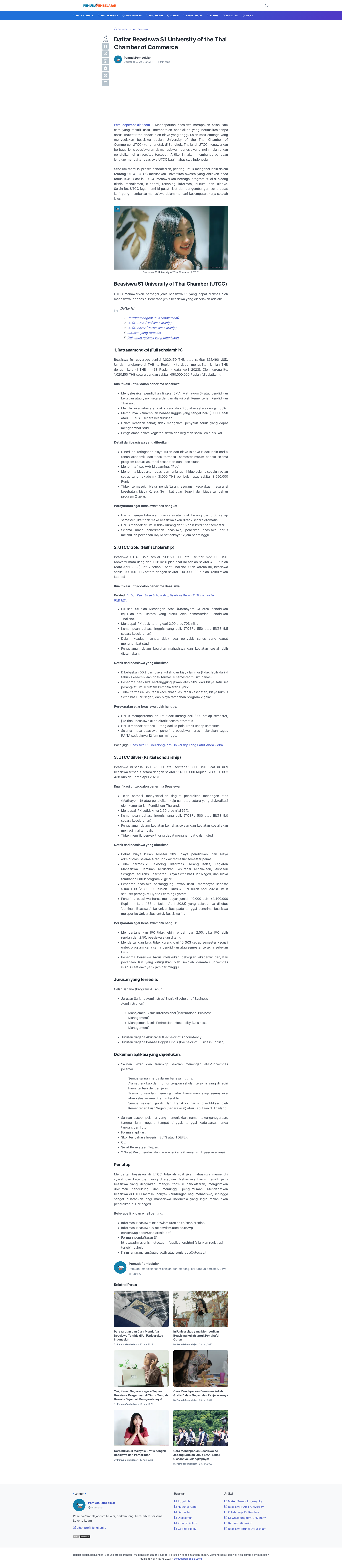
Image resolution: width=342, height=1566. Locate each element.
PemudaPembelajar (101, 1503)
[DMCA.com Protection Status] (82, 1537)
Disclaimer (184, 1517)
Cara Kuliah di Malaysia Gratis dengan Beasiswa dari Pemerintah (140, 1453)
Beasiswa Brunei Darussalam (246, 1528)
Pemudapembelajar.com (132, 125)
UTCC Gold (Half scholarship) (149, 323)
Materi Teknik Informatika (244, 1501)
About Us (183, 1501)
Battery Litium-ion (239, 1523)
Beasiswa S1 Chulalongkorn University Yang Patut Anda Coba (176, 745)
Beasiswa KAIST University (245, 1506)
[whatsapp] (105, 61)
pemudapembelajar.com (188, 1558)
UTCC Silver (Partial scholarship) (152, 328)
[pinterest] (105, 75)
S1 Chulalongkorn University (246, 1517)
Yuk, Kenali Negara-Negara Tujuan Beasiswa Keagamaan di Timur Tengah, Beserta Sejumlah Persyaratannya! (141, 1395)
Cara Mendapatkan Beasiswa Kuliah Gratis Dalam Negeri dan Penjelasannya (200, 1393)
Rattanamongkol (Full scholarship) (153, 318)
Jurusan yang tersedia (144, 333)
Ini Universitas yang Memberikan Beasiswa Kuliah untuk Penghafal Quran (196, 1335)
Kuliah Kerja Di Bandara (243, 1512)
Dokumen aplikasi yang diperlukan (153, 338)
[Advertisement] (171, 93)
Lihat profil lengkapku (91, 1527)
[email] (105, 83)
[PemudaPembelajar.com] (99, 5)
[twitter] (105, 53)
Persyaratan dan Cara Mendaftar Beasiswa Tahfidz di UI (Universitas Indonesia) (138, 1335)
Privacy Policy (187, 1523)
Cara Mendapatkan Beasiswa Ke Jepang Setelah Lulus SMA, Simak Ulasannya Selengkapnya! (196, 1455)
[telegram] (105, 68)
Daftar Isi (183, 1512)
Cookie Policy (186, 1528)
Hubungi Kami (186, 1506)
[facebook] (105, 46)
